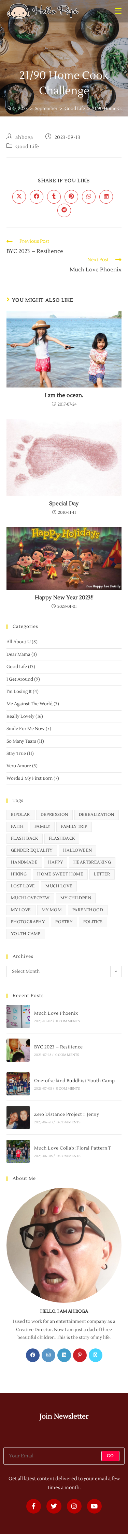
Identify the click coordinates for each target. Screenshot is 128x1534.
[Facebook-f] (33, 1506)
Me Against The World (29, 704)
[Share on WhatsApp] (89, 197)
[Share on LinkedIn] (106, 197)
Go (110, 1455)
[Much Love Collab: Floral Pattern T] (18, 1151)
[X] (95, 1355)
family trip (74, 826)
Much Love (58, 886)
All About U (18, 642)
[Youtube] (94, 1506)
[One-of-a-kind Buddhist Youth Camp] (18, 1083)
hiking (19, 874)
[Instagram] (48, 1355)
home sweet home (60, 874)
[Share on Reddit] (64, 210)
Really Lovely (20, 716)
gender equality (32, 850)
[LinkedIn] (64, 1355)
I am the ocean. (64, 395)
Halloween (77, 850)
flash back (24, 838)
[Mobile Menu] (118, 11)
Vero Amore (18, 766)
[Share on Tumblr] (54, 197)
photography (28, 921)
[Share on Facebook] (36, 197)
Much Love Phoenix (56, 1013)
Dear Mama (18, 654)
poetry (63, 921)
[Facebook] (33, 1355)
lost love (23, 886)
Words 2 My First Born (29, 778)
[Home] (8, 108)
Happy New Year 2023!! (64, 597)
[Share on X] (19, 197)
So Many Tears (21, 741)
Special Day (64, 503)
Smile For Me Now (25, 728)
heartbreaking (92, 862)
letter (102, 874)
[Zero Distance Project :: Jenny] (18, 1117)
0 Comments (68, 1021)
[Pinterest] (80, 1355)
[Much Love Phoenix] (18, 1016)
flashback (62, 838)
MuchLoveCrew (30, 898)
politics (93, 921)
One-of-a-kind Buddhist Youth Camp (74, 1081)
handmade (24, 862)
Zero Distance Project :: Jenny (66, 1114)
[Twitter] (53, 1506)
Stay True (16, 753)
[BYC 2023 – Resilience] (18, 1050)
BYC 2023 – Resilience (58, 1047)
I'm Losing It (19, 691)
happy (55, 862)
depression (54, 814)
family (42, 826)
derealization (96, 814)
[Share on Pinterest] (71, 197)
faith (17, 826)
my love (21, 910)
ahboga (24, 138)
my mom (52, 910)
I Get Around (19, 679)
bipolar (20, 814)
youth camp (26, 933)
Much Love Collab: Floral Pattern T (72, 1148)
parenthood (87, 910)
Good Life (27, 147)
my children (75, 898)
